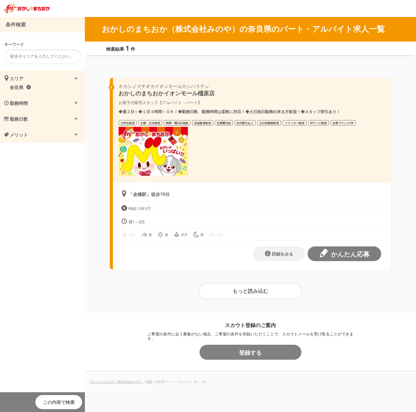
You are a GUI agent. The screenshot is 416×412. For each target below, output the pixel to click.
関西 (149, 381)
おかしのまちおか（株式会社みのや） (116, 381)
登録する (250, 352)
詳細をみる (282, 254)
